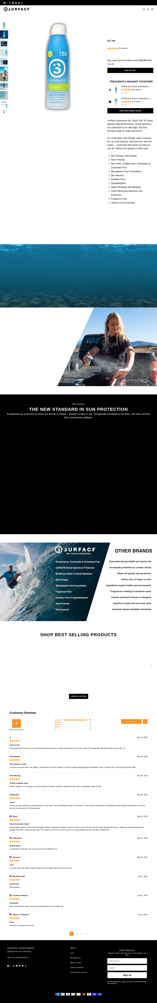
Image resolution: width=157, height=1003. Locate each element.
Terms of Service (77, 967)
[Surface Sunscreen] (17, 9)
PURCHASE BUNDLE (130, 111)
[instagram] (10, 2)
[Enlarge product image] (58, 67)
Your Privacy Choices (78, 972)
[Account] (148, 9)
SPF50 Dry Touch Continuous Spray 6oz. (136, 86)
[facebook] (4, 2)
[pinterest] (16, 2)
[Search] (144, 9)
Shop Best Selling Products (78, 634)
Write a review (131, 722)
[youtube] (19, 2)
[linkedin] (13, 2)
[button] (145, 721)
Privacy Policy (76, 962)
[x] (7, 2)
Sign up (127, 975)
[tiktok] (22, 2)
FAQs (72, 953)
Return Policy (75, 958)
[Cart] (152, 9)
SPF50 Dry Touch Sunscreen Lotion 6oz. (136, 98)
